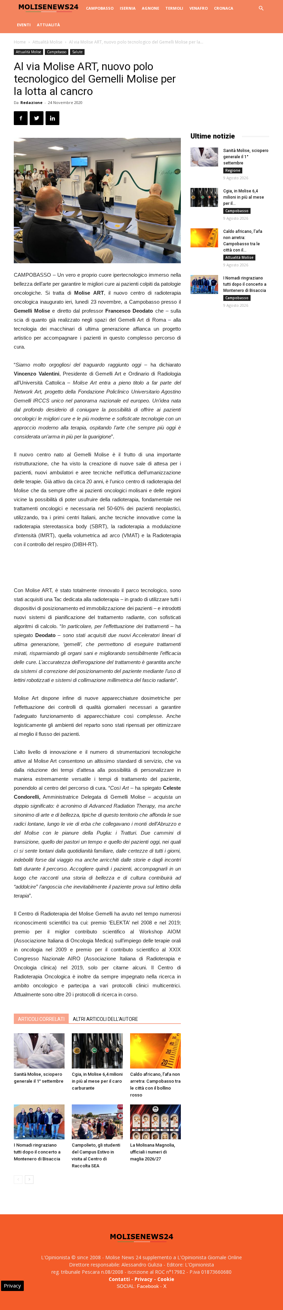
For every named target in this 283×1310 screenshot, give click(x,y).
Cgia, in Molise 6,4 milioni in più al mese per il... (243, 197)
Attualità (48, 24)
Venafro (198, 8)
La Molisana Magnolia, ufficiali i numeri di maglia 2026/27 (152, 1151)
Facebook (148, 1286)
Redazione (31, 102)
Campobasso (100, 8)
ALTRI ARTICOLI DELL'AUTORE (105, 1019)
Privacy (144, 1279)
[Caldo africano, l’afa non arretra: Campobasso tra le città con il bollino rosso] (155, 1050)
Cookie (165, 1279)
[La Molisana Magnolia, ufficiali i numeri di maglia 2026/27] (155, 1121)
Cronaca (223, 8)
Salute (77, 51)
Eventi (24, 24)
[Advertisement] (97, 568)
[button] (261, 8)
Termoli (174, 8)
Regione (232, 170)
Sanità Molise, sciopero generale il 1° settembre (246, 156)
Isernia (128, 8)
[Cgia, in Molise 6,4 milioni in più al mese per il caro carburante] (97, 1050)
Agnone (150, 8)
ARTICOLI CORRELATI (41, 1019)
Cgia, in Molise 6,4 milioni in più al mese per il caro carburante (97, 1081)
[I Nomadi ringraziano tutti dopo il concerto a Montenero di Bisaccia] (39, 1121)
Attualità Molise (47, 42)
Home (20, 42)
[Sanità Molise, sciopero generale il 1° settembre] (39, 1050)
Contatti (119, 1279)
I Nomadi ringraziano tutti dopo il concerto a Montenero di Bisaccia (37, 1151)
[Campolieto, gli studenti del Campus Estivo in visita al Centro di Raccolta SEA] (97, 1121)
